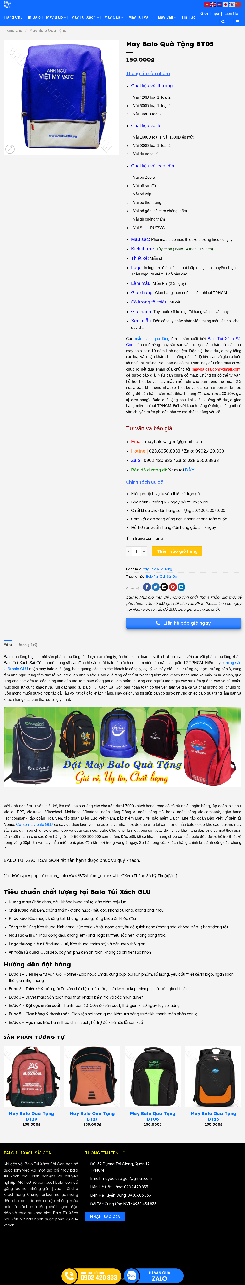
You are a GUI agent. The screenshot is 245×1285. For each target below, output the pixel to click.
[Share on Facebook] (147, 587)
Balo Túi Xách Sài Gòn (162, 576)
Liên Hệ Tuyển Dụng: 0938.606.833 (120, 1195)
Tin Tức (188, 17)
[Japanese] (226, 4)
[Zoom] (10, 149)
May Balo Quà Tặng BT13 (213, 1116)
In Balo (34, 17)
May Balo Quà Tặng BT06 (152, 1116)
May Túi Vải (138, 17)
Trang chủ (13, 30)
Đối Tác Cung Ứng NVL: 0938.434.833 (123, 1203)
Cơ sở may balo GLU (34, 824)
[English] (213, 4)
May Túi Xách (83, 17)
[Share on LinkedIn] (181, 587)
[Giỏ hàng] (237, 22)
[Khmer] (220, 4)
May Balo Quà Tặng (48, 30)
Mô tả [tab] (8, 645)
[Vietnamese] (207, 4)
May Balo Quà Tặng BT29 (31, 1116)
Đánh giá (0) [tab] (28, 645)
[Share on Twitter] (156, 587)
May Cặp (112, 17)
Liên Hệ (231, 13)
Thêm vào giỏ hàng (177, 551)
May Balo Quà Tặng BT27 (92, 1116)
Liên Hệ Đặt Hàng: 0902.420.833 (119, 1186)
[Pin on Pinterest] (173, 587)
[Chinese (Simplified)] (238, 4)
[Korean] (232, 4)
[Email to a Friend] (164, 587)
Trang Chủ (13, 17)
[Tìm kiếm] (223, 22)
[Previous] (3, 1090)
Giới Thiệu (209, 13)
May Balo (54, 17)
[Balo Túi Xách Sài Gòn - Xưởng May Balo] (27, 4)
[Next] (241, 1090)
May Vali (165, 17)
